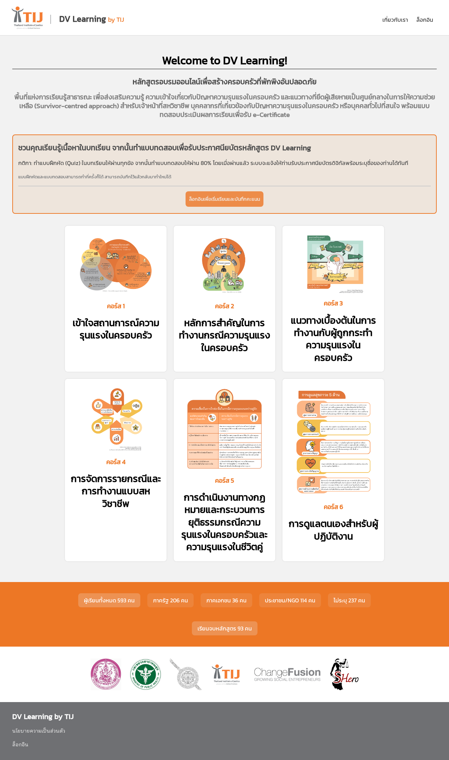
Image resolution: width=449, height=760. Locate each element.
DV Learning (82, 19)
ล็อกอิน (424, 19)
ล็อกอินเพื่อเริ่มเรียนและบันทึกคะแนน (224, 199)
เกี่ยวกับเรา (395, 19)
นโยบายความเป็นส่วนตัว (38, 731)
